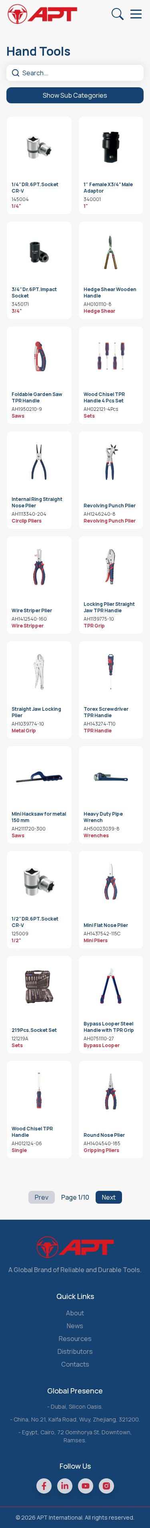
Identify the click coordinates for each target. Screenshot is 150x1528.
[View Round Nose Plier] (111, 1092)
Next (109, 1197)
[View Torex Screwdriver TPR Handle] (111, 672)
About (75, 1313)
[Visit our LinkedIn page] (65, 1486)
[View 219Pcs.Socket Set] (39, 987)
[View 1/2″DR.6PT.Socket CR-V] (39, 882)
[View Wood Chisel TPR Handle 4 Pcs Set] (111, 357)
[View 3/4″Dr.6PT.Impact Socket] (39, 252)
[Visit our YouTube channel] (86, 1486)
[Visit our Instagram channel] (106, 1486)
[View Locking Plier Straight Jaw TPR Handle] (111, 567)
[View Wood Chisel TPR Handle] (39, 1092)
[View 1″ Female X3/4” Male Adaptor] (111, 147)
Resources (75, 1338)
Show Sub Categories (75, 95)
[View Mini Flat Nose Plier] (111, 882)
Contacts (75, 1364)
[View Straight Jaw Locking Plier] (39, 672)
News (75, 1325)
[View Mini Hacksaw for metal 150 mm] (39, 777)
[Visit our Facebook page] (44, 1486)
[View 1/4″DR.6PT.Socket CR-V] (39, 147)
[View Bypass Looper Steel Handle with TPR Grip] (111, 987)
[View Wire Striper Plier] (39, 567)
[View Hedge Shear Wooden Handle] (111, 252)
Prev (41, 1197)
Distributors (75, 1351)
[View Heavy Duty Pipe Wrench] (111, 777)
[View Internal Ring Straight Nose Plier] (39, 462)
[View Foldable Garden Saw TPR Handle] (39, 357)
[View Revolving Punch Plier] (111, 462)
